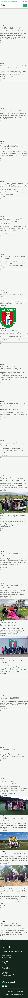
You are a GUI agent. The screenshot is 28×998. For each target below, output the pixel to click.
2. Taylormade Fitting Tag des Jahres (13, 110)
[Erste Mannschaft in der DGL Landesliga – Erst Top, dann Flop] (14, 14)
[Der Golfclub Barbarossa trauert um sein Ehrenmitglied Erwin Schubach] (14, 465)
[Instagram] (26, 1)
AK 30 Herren (3, 328)
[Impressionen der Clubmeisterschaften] (14, 768)
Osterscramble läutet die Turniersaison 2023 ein (9, 624)
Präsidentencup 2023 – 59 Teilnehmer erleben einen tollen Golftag (12, 294)
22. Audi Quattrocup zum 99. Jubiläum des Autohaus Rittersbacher (11, 221)
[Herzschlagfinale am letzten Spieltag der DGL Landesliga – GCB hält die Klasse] (14, 875)
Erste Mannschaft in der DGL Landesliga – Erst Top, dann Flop (12, 29)
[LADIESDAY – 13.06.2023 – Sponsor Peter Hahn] (14, 244)
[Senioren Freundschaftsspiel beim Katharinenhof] (14, 391)
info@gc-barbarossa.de (13, 1)
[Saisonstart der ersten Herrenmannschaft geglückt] (14, 353)
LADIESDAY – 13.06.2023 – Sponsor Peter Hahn (13, 257)
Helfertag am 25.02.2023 (9, 698)
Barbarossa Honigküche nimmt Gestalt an (12, 444)
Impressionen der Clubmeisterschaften (8, 782)
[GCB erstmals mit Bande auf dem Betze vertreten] (14, 575)
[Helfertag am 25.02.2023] (14, 684)
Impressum (5, 972)
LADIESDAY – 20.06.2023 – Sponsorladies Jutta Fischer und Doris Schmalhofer (12, 146)
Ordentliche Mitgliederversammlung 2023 (13, 554)
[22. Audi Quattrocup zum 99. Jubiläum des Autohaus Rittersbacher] (14, 206)
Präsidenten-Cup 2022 (8, 749)
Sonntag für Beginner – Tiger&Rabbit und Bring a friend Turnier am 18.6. (14, 184)
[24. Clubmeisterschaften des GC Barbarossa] (14, 805)
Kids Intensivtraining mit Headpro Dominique (12, 516)
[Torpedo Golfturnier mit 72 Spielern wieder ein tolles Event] (14, 52)
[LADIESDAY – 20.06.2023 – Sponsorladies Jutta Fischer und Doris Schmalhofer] (14, 130)
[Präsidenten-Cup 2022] (14, 728)
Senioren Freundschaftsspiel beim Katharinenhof (13, 404)
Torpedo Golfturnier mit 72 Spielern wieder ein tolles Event (13, 66)
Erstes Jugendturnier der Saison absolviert (12, 661)
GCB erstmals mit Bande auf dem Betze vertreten (12, 586)
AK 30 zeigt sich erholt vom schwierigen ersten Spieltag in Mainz (14, 331)
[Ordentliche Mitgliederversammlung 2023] (14, 539)
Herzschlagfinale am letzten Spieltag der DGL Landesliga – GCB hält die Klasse (13, 890)
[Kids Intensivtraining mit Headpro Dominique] (14, 502)
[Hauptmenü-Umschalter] (25, 5)
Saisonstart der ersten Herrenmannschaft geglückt (10, 367)
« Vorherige (3, 939)
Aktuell (2, 26)
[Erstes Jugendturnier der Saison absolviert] (14, 647)
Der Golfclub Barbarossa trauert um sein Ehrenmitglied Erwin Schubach (13, 479)
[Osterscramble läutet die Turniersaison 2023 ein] (14, 609)
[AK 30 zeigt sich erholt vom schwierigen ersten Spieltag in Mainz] (8, 318)
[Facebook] (23, 1)
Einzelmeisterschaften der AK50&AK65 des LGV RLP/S (10, 924)
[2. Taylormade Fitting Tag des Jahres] (14, 93)
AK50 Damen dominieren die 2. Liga (13, 853)
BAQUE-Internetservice (17, 994)
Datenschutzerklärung (8, 974)
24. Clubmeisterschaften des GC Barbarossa (12, 819)
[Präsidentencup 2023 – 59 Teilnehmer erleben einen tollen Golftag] (14, 278)
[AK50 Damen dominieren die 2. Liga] (14, 841)
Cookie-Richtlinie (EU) (7, 975)
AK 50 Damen (3, 851)
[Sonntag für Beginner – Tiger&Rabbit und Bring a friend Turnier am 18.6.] (14, 170)
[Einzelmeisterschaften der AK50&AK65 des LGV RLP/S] (14, 913)
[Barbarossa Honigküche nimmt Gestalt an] (14, 429)
